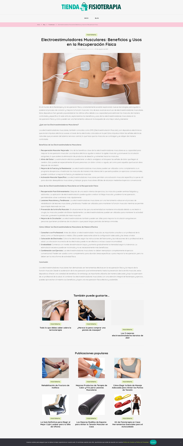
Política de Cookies (129, 442)
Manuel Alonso (81, 49)
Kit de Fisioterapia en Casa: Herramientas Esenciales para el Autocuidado (127, 424)
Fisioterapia (91, 34)
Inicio (86, 18)
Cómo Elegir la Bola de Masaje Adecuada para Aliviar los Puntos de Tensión (127, 387)
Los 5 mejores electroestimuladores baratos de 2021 (127, 335)
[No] (181, 442)
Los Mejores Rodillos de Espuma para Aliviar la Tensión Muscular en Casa (91, 424)
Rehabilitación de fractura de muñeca (55, 386)
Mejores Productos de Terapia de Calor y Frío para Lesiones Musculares (91, 387)
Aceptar (153, 442)
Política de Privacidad (142, 442)
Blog (97, 18)
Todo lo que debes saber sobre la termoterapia (55, 329)
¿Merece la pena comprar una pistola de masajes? (91, 329)
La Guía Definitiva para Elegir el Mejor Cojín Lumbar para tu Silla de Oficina (55, 424)
